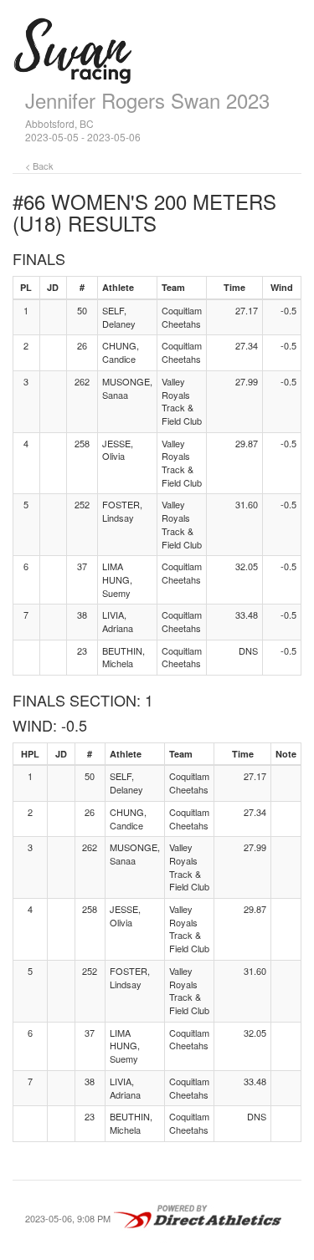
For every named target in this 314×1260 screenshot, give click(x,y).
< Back (39, 165)
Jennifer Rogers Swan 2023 (147, 100)
